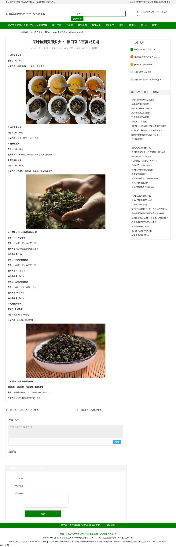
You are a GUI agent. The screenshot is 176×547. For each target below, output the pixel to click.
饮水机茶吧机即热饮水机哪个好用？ (146, 130)
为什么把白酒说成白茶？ (26, 410)
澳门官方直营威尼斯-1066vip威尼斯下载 (153, 2)
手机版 (94, 48)
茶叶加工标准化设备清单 (142, 108)
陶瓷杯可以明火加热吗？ (142, 156)
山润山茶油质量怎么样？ (142, 200)
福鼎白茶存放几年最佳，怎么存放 (147, 57)
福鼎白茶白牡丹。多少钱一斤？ (147, 80)
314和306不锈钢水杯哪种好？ (144, 161)
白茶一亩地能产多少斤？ (144, 49)
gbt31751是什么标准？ (144, 64)
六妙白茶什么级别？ (143, 72)
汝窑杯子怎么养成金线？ (142, 165)
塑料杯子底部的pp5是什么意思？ (145, 178)
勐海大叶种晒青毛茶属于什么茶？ (145, 135)
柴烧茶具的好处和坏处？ (142, 148)
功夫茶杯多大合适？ (140, 183)
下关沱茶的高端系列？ (141, 117)
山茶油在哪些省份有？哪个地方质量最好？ (149, 218)
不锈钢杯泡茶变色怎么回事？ (143, 222)
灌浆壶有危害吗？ (139, 174)
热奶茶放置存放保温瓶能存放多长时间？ (148, 213)
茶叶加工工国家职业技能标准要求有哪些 (148, 126)
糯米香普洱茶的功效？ (141, 113)
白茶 (81, 32)
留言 (43, 514)
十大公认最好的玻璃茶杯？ (143, 187)
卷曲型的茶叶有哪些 (140, 104)
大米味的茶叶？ (138, 139)
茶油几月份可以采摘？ (141, 235)
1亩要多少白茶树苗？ (91, 410)
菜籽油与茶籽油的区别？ (142, 231)
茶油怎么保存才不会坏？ (142, 226)
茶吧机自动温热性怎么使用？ (143, 100)
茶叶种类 (72, 32)
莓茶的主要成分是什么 (141, 196)
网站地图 (111, 525)
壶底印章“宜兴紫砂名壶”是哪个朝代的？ (148, 152)
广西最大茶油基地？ (140, 204)
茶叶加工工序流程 (139, 122)
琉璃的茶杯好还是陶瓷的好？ (143, 170)
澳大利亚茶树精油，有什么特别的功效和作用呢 (151, 209)
